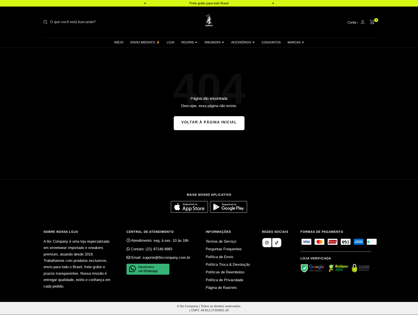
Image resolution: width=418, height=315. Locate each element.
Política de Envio (219, 257)
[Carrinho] (372, 22)
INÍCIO (118, 42)
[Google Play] (228, 211)
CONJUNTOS (271, 42)
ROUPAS (187, 42)
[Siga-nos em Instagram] (267, 242)
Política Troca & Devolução (228, 264)
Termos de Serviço (221, 241)
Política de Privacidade (224, 280)
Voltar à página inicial (209, 122)
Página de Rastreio (221, 288)
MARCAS (294, 42)
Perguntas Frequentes (224, 249)
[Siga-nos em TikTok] (276, 242)
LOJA (170, 42)
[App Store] (190, 211)
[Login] (363, 22)
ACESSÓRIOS (241, 42)
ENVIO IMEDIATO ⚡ (145, 42)
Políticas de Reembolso (225, 272)
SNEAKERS (212, 42)
